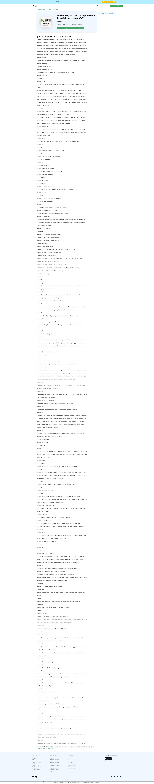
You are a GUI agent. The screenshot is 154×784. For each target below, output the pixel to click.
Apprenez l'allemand (54, 762)
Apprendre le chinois (54, 768)
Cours (49, 9)
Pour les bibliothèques (36, 766)
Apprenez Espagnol (42, 9)
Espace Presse (71, 766)
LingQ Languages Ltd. (42, 781)
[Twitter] (117, 776)
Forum (69, 758)
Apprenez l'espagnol (54, 759)
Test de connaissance (72, 763)
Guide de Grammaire (72, 768)
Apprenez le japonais (54, 766)
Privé (106, 781)
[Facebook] (114, 776)
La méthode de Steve (36, 762)
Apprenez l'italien (53, 763)
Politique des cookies (95, 782)
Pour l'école (34, 763)
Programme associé (72, 765)
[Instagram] (111, 776)
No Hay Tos (55, 9)
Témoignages (35, 768)
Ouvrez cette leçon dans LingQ (45, 748)
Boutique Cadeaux (36, 769)
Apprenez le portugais (54, 765)
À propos (34, 758)
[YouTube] (120, 776)
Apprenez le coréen (54, 769)
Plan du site (110, 781)
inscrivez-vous (74, 747)
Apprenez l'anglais (54, 758)
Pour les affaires (35, 765)
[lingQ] (34, 6)
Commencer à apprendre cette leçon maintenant (70, 28)
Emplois (70, 762)
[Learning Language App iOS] (108, 758)
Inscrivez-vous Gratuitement (116, 5)
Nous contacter (35, 760)
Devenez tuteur (71, 760)
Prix (33, 759)
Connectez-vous (105, 5)
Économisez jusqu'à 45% (109, 1)
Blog (69, 759)
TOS (103, 781)
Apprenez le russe (54, 771)
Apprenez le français (54, 760)
